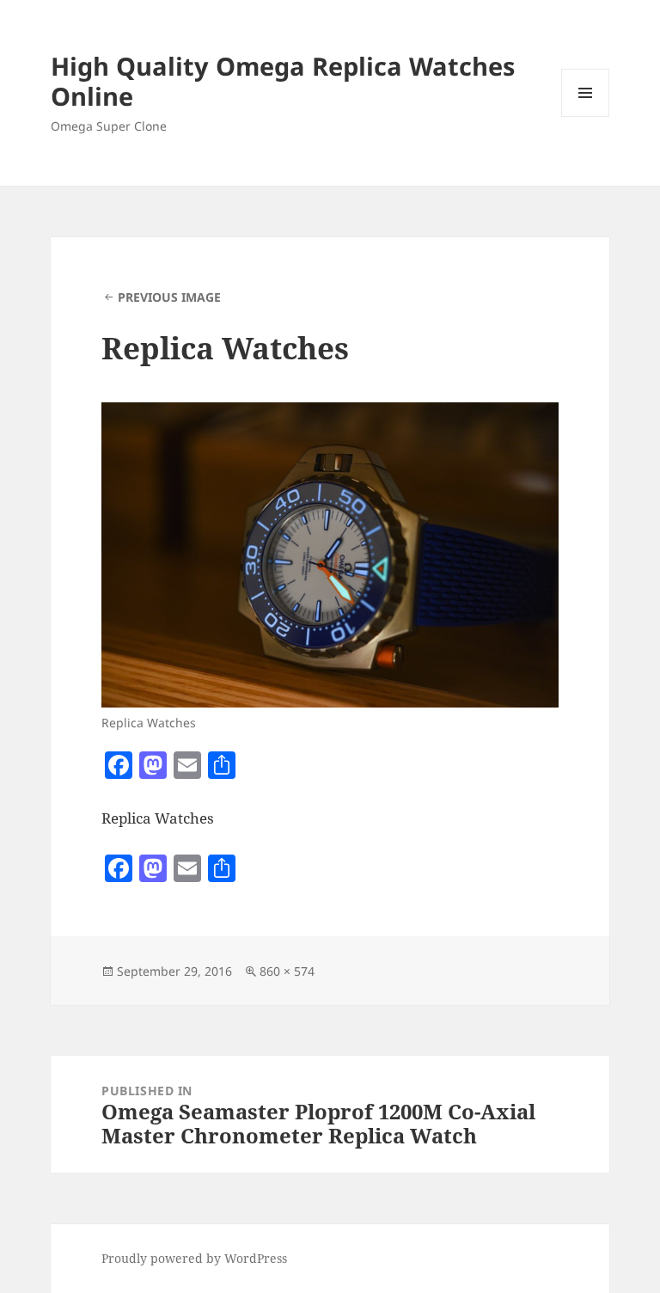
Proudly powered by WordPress (194, 1258)
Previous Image (169, 297)
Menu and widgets (585, 116)
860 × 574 (287, 971)
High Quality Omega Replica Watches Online (283, 81)
